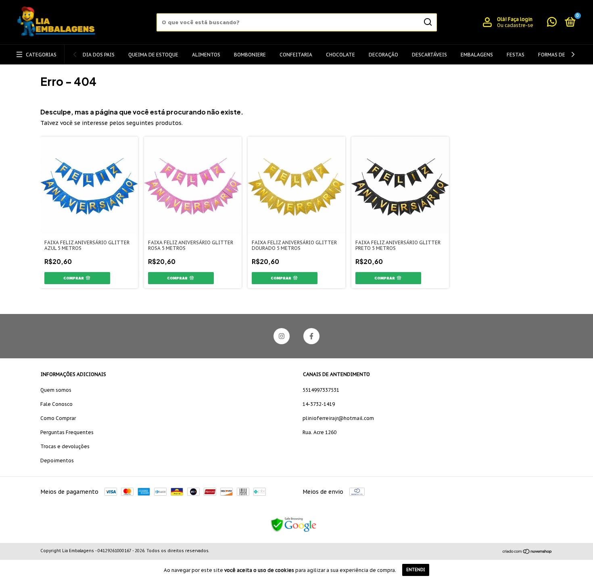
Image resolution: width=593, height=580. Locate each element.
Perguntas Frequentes (67, 432)
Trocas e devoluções (65, 446)
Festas (515, 55)
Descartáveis (429, 55)
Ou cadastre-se (515, 25)
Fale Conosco (56, 404)
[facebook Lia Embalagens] (311, 336)
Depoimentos (57, 460)
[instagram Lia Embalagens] (282, 336)
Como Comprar (58, 418)
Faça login (520, 19)
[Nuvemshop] (527, 551)
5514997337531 (321, 390)
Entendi (415, 569)
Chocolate (340, 55)
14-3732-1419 (319, 404)
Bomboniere (250, 55)
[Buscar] (427, 22)
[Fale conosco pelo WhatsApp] (552, 24)
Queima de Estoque (153, 55)
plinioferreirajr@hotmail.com (338, 418)
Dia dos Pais (99, 55)
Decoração (383, 55)
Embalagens (477, 55)
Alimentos (206, 55)
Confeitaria (296, 55)
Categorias (41, 55)
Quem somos (55, 390)
